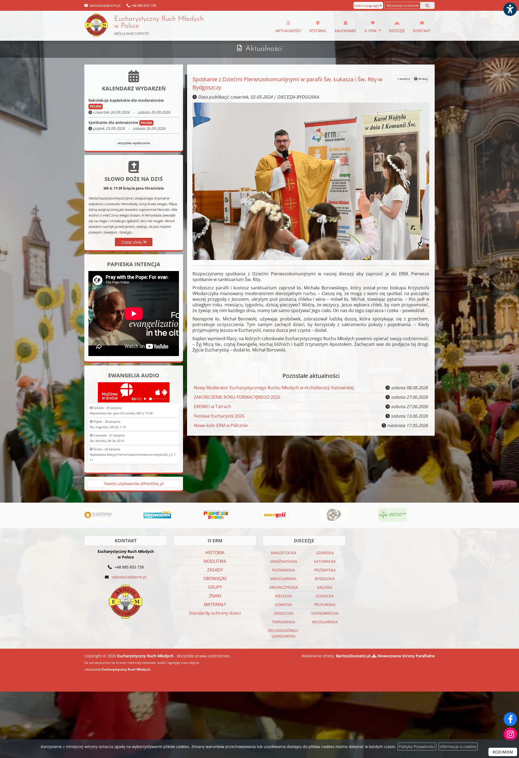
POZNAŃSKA (283, 570)
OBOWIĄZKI (215, 578)
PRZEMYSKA (325, 570)
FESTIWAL (318, 30)
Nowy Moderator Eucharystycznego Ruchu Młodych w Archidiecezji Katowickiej (274, 388)
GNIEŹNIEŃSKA (283, 561)
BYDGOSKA (325, 578)
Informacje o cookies (458, 746)
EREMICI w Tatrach (212, 407)
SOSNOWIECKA (324, 613)
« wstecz (403, 78)
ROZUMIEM (503, 751)
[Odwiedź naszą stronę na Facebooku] (510, 719)
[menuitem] (288, 26)
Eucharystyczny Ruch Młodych (159, 25)
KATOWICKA (325, 561)
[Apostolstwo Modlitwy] (334, 515)
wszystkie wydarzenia (134, 143)
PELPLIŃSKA (324, 604)
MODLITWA (215, 561)
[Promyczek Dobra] (157, 515)
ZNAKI (215, 596)
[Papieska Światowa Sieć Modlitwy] (392, 515)
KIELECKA (283, 595)
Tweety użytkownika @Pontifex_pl (134, 483)
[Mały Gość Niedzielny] (216, 515)
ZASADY (215, 570)
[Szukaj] (427, 5)
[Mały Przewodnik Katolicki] (98, 515)
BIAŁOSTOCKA (283, 552)
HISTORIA (214, 553)
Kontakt (422, 30)
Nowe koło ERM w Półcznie (221, 425)
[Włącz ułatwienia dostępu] (509, 9)
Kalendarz (345, 30)
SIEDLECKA (283, 613)
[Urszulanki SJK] (275, 515)
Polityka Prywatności (417, 746)
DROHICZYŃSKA (283, 587)
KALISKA (324, 587)
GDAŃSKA (325, 552)
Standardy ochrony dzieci (215, 613)
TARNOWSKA (283, 621)
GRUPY (215, 587)
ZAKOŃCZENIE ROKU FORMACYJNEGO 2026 (237, 397)
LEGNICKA (325, 595)
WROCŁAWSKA (283, 578)
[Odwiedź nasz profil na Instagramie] (510, 734)
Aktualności (288, 30)
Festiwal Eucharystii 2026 (219, 416)
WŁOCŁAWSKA (325, 621)
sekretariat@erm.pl (104, 5)
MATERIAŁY (215, 604)
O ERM (371, 30)
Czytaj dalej (132, 242)
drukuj (422, 78)
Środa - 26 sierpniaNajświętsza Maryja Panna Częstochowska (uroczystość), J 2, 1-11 (133, 454)
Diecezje (397, 30)
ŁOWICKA (283, 604)
